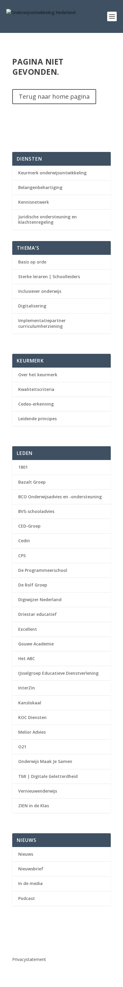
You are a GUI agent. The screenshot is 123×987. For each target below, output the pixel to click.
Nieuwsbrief (30, 869)
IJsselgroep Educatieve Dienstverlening (58, 673)
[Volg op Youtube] (29, 940)
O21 (22, 747)
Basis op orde (32, 262)
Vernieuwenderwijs (37, 791)
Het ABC (26, 658)
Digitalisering (32, 306)
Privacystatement (29, 959)
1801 (23, 467)
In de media (30, 883)
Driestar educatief (37, 614)
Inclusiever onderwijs (39, 291)
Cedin (24, 540)
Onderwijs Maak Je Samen (45, 761)
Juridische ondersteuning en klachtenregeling (47, 219)
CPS (22, 555)
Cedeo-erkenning (36, 404)
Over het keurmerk (37, 374)
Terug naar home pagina (54, 96)
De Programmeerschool (42, 570)
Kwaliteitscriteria (36, 389)
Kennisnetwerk (33, 202)
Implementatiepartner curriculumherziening (42, 323)
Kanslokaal (29, 703)
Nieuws (25, 854)
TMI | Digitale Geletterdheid (48, 776)
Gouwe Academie (36, 644)
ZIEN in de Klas (33, 805)
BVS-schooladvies (36, 511)
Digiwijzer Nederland (39, 599)
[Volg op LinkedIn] (17, 940)
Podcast (26, 898)
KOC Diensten (32, 717)
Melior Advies (32, 732)
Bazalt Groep (32, 482)
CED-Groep (29, 526)
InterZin (26, 688)
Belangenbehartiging (40, 187)
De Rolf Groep (32, 585)
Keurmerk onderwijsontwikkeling (52, 173)
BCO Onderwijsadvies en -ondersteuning (60, 496)
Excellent (27, 629)
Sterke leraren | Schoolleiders (49, 276)
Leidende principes (37, 418)
